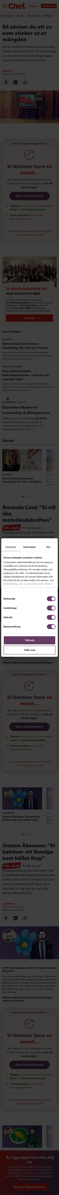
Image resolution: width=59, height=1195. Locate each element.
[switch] (51, 608)
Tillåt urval (29, 650)
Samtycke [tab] (10, 547)
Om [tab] (48, 547)
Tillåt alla (29, 640)
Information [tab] (29, 547)
